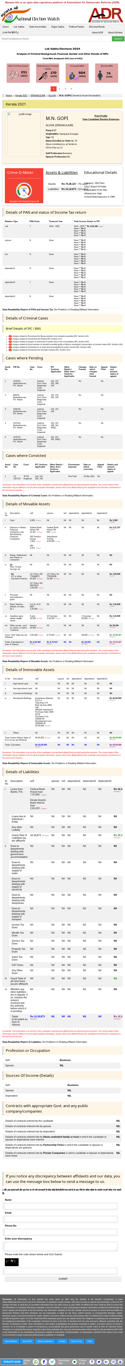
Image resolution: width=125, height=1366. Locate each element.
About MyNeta (115, 32)
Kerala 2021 (21, 95)
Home (6, 26)
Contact (62, 1341)
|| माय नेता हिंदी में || (10, 32)
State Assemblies (37, 26)
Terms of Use (76, 1341)
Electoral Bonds (97, 26)
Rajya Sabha (57, 26)
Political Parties (76, 26)
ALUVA (52, 95)
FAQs (90, 1341)
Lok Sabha (19, 26)
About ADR (97, 32)
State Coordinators (45, 1341)
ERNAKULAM (38, 95)
